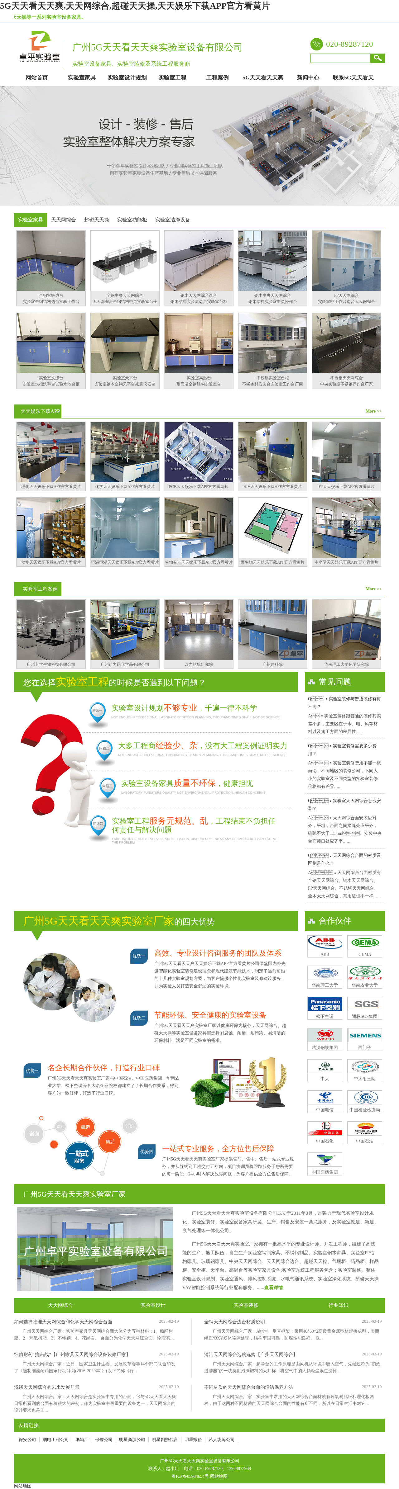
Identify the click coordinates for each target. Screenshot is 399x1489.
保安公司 (27, 1439)
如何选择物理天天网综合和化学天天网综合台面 (63, 1321)
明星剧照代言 (165, 1439)
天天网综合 (63, 219)
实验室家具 (30, 219)
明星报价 (193, 1439)
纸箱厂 (82, 1439)
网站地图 (219, 1476)
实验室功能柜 (132, 219)
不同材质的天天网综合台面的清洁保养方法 (248, 1387)
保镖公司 (104, 1439)
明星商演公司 (132, 1439)
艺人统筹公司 (222, 1439)
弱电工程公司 (56, 1439)
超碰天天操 (96, 219)
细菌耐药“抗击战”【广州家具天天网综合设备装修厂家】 (72, 1354)
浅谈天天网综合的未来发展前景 (46, 1387)
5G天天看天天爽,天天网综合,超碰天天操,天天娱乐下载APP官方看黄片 (135, 6)
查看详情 (273, 1287)
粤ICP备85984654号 (190, 1476)
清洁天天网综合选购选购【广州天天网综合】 (251, 1354)
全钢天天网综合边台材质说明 (234, 1321)
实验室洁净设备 (172, 219)
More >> (374, 411)
